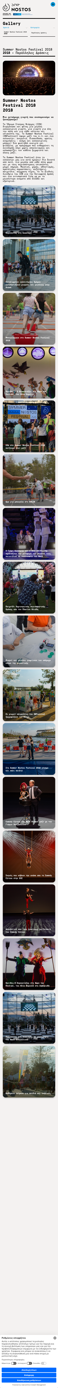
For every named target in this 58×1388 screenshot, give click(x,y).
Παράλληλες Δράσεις (39, 33)
